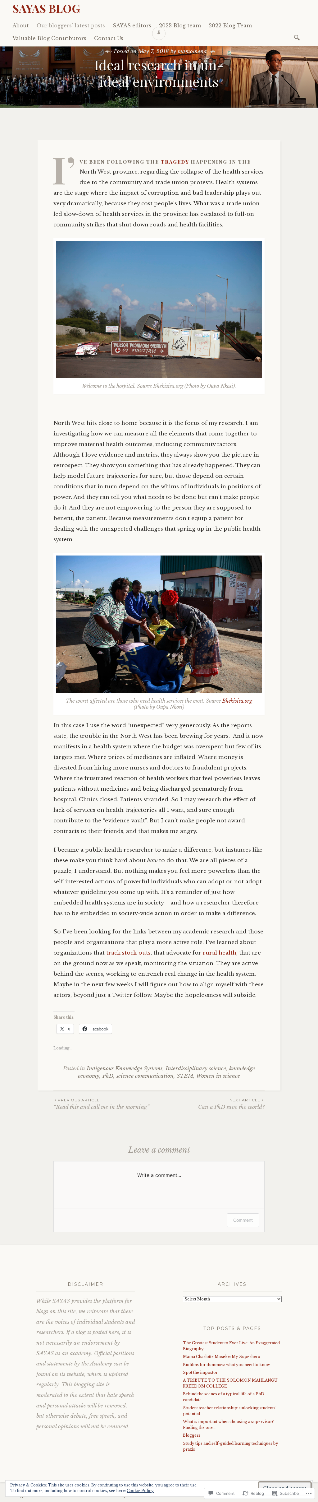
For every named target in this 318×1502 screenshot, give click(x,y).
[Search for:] (298, 37)
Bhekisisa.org (237, 701)
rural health (219, 953)
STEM (185, 1076)
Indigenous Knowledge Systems (124, 1068)
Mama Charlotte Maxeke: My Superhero (221, 1356)
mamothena (192, 51)
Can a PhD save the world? (231, 1104)
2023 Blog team (180, 25)
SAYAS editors (132, 25)
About (20, 25)
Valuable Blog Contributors (49, 38)
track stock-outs (128, 953)
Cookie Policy (140, 1490)
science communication (145, 1076)
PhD (107, 1076)
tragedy (175, 161)
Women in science (218, 1076)
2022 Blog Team (230, 25)
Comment (243, 1220)
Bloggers (191, 1435)
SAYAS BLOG (46, 8)
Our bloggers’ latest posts (71, 25)
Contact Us (108, 38)
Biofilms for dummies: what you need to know (226, 1364)
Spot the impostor (200, 1372)
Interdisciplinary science (196, 1068)
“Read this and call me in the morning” (101, 1104)
